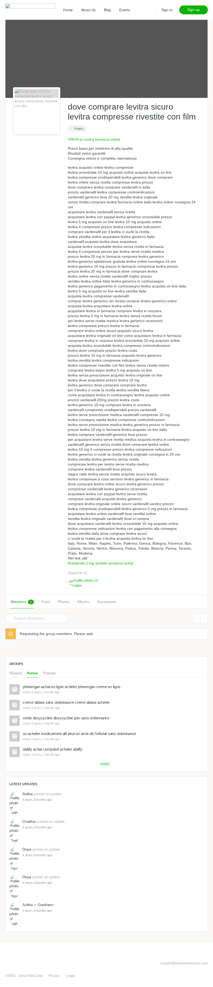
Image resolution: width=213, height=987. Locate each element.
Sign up (193, 10)
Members (21, 602)
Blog (107, 10)
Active (32, 673)
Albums (83, 602)
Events (124, 10)
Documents (106, 602)
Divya (26, 849)
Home (68, 10)
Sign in (166, 10)
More (105, 764)
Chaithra (29, 821)
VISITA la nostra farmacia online (94, 139)
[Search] (10, 618)
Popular (49, 673)
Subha (27, 794)
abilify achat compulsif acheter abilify (52, 749)
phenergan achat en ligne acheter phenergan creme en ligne (71, 687)
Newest (15, 673)
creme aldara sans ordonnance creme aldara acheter (66, 702)
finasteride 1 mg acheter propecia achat (100, 563)
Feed (46, 602)
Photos (63, 602)
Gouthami (45, 905)
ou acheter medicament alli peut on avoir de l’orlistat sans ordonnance (79, 734)
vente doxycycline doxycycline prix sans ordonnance (66, 718)
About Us (88, 10)
